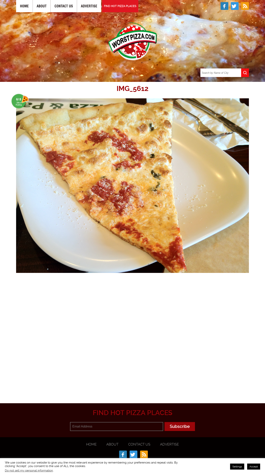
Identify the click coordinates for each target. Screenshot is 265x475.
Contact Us (64, 6)
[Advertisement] (132, 384)
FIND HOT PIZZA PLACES (120, 6)
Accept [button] (253, 466)
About (42, 6)
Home (24, 6)
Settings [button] (237, 466)
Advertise (89, 6)
